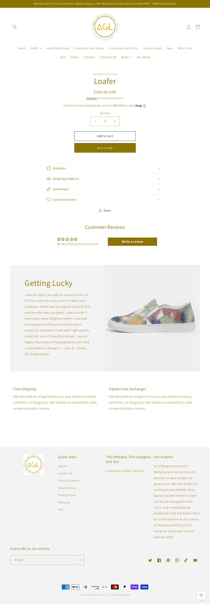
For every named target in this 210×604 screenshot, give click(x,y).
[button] (14, 26)
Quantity (105, 113)
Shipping (91, 98)
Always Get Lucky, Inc (98, 594)
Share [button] (107, 210)
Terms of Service (69, 480)
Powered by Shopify (120, 594)
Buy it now (105, 148)
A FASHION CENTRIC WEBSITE (125, 471)
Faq (60, 509)
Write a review (132, 241)
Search (62, 466)
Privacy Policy (67, 495)
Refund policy (67, 488)
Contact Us (65, 473)
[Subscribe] (79, 560)
